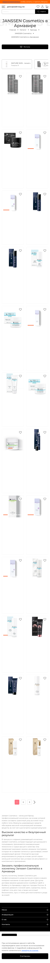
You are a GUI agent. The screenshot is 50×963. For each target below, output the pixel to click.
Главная (12, 30)
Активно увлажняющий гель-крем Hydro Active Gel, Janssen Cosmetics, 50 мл (12, 404)
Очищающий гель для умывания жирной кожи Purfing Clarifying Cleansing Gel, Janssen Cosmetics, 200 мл (12, 591)
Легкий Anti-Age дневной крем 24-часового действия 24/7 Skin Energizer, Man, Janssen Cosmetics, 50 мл (12, 281)
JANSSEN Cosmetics (23, 33)
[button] (44, 64)
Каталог (23, 30)
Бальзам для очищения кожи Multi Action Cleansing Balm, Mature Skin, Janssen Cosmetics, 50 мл (36, 709)
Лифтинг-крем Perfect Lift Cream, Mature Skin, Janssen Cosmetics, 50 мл (37, 768)
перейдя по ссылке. (30, 950)
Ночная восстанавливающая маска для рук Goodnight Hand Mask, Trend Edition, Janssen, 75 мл (38, 650)
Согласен (25, 956)
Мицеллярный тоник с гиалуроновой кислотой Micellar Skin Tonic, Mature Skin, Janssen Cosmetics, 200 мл (12, 770)
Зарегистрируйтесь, (11, 2)
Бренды (33, 30)
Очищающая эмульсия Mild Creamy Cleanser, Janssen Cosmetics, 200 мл (37, 589)
